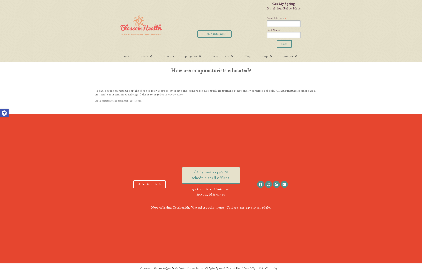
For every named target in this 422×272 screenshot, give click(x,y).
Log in (276, 268)
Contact (288, 56)
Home (126, 56)
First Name (273, 30)
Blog (248, 56)
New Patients (221, 56)
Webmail (263, 268)
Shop (265, 56)
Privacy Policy (248, 268)
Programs (191, 56)
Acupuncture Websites (151, 268)
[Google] (276, 184)
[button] (4, 113)
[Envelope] (284, 184)
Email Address (276, 18)
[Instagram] (268, 184)
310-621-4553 (243, 208)
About (144, 56)
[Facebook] (260, 184)
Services (169, 56)
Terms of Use (233, 268)
